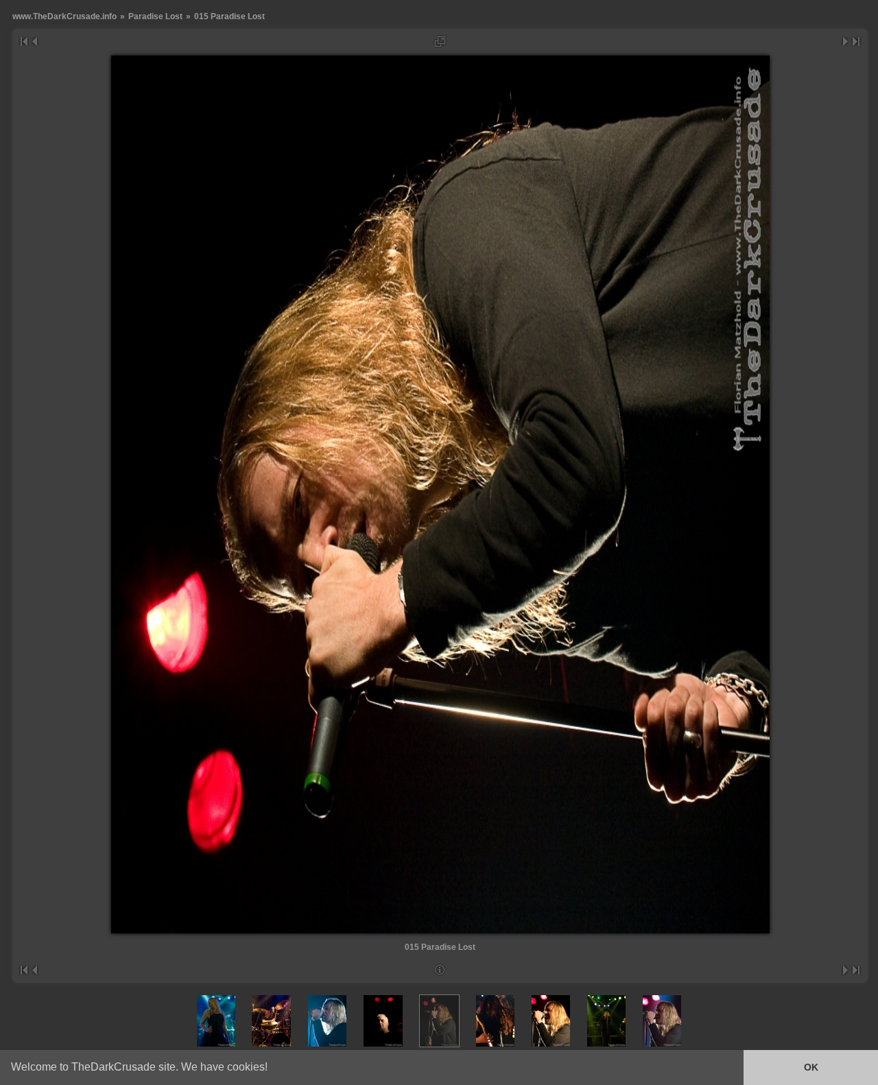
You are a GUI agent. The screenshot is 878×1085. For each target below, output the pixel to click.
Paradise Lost (155, 16)
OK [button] (811, 1067)
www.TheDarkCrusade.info (64, 16)
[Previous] (34, 41)
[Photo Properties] (440, 970)
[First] (24, 41)
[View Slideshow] (440, 41)
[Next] (846, 41)
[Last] (856, 41)
